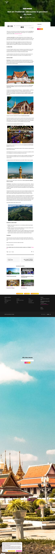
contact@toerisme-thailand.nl (44, 304)
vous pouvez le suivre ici (18, 33)
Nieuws (5, 298)
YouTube (43, 2)
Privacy (29, 298)
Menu (49, 2)
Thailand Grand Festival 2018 (11, 276)
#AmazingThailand (19, 293)
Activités (25, 8)
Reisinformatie (6, 301)
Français (42, 307)
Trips (17, 301)
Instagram (40, 2)
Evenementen (30, 301)
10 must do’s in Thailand (10, 288)
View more (3, 549)
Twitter (41, 2)
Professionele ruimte (31, 302)
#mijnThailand (27, 293)
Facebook (38, 2)
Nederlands (42, 308)
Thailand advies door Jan (8, 300)
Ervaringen (18, 298)
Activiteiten (8, 275)
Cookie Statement (31, 300)
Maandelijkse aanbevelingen (20, 300)
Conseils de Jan (29, 8)
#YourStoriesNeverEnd (35, 293)
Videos (17, 302)
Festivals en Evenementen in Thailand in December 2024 (27, 277)
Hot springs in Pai (24, 288)
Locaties (6, 302)
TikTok (44, 2)
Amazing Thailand (24, 17)
